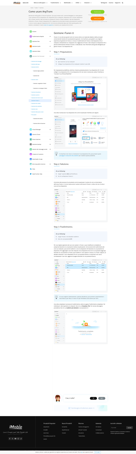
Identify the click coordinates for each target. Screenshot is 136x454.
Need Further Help (37, 174)
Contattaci (99, 430)
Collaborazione (100, 433)
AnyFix (45, 439)
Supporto (117, 3)
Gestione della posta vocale (37, 111)
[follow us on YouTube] (15, 439)
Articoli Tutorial (82, 430)
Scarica (111, 3)
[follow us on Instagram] (18, 439)
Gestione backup (36, 144)
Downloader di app (37, 159)
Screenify (64, 427)
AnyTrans (41, 7)
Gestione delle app (35, 64)
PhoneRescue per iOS (49, 436)
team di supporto (48, 25)
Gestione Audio (36, 46)
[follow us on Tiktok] (21, 439)
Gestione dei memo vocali (37, 97)
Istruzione (81, 433)
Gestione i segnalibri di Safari (39, 83)
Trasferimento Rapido (38, 36)
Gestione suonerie (35, 95)
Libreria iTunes (36, 134)
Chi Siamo (98, 427)
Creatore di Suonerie (37, 154)
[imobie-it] (20, 3)
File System (33, 114)
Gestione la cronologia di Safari (40, 88)
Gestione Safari (34, 79)
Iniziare (34, 31)
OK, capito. (97, 452)
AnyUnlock (46, 427)
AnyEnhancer (65, 430)
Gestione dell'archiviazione (39, 123)
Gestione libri (36, 75)
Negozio (104, 3)
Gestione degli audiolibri (38, 70)
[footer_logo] (15, 430)
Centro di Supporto (83, 427)
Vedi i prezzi (97, 18)
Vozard (64, 433)
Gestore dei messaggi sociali (39, 149)
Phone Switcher (36, 139)
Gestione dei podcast (36, 92)
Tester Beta (81, 436)
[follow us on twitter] (12, 439)
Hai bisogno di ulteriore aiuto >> (82, 408)
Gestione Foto (36, 41)
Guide (36, 7)
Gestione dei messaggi (36, 61)
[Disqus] (80, 368)
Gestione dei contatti (35, 103)
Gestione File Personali (38, 56)
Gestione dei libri (35, 67)
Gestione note (34, 109)
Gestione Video (36, 51)
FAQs (33, 169)
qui (82, 452)
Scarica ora (97, 12)
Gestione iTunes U (35, 100)
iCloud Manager (36, 129)
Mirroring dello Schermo (38, 164)
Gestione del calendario (36, 106)
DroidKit (46, 430)
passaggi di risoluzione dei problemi (69, 155)
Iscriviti (129, 427)
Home (32, 7)
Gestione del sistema (38, 118)
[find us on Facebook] (10, 439)
